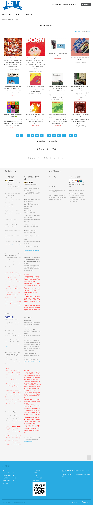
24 (70, 135)
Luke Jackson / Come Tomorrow (80, 115)
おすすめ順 (77, 31)
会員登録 (65, 4)
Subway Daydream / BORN (35, 58)
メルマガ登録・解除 (37, 478)
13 (49, 135)
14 (54, 135)
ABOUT (19, 15)
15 (59, 135)
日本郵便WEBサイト (28, 441)
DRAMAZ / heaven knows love (13, 58)
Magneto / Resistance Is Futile (35, 115)
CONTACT (29, 15)
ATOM (37, 480)
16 (63, 135)
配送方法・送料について (9, 475)
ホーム (4, 470)
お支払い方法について (8, 472)
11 (41, 135)
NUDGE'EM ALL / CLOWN (13, 86)
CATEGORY (7, 15)
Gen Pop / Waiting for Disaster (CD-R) (80, 87)
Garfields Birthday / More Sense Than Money (58, 87)
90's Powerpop (15, 19)
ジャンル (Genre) (6, 19)
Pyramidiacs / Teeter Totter (57, 114)
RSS (34, 480)
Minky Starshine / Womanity (35, 86)
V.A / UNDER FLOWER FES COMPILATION (80, 59)
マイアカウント (56, 4)
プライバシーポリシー (8, 480)
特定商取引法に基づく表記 (9, 478)
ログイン (73, 4)
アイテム (87, 4)
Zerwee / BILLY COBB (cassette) (57, 54)
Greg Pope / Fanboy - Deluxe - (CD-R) (13, 115)
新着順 (89, 31)
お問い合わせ (6, 483)
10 (37, 135)
